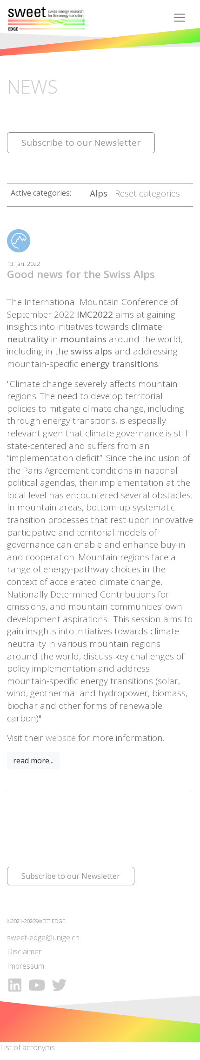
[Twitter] (59, 985)
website (61, 738)
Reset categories (147, 193)
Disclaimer (24, 951)
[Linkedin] (15, 985)
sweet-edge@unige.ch (43, 937)
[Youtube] (38, 985)
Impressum (25, 966)
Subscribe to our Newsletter (80, 142)
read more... (33, 760)
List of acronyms (27, 1047)
